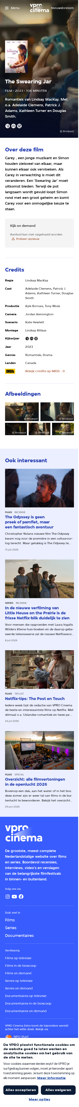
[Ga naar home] (39, 8)
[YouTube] (14, 896)
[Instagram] (7, 896)
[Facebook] (21, 896)
